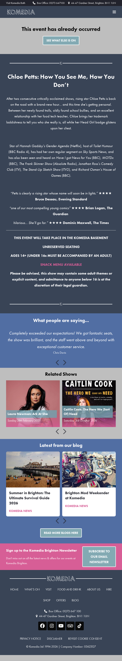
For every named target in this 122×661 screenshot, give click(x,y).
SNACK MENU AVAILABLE (61, 264)
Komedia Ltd (36, 646)
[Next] (64, 362)
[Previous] (57, 362)
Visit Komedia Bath (15, 3)
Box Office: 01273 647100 (51, 3)
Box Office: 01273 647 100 (65, 611)
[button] (114, 12)
